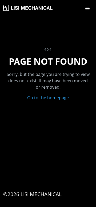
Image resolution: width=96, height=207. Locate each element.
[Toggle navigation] (87, 8)
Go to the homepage (48, 98)
